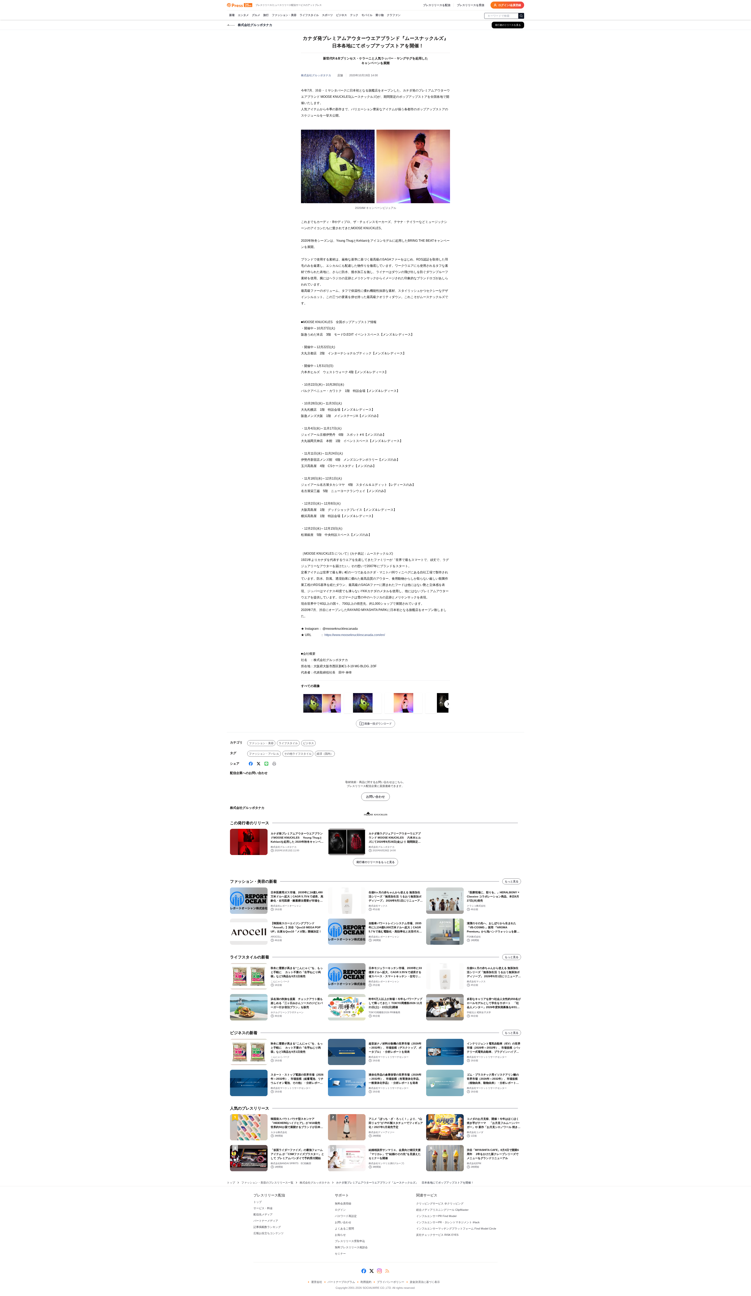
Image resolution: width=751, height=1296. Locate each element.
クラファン (394, 15)
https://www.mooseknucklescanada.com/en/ (354, 635)
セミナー (340, 1253)
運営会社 (316, 1281)
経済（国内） (325, 753)
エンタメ (243, 15)
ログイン (340, 1209)
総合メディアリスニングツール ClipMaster (442, 1209)
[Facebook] (251, 764)
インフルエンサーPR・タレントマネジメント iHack (448, 1222)
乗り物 (380, 15)
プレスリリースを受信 (470, 5)
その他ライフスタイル (298, 753)
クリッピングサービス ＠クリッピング (440, 1203)
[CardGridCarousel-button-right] (448, 704)
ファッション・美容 (284, 15)
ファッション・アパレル (264, 753)
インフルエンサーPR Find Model (436, 1216)
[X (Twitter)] (259, 764)
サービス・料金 (263, 1208)
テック (354, 15)
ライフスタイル (309, 15)
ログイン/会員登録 (509, 5)
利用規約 (365, 1281)
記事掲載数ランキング (267, 1227)
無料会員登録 (343, 1203)
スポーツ (327, 15)
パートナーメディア (265, 1220)
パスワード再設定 (346, 1216)
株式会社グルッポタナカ (316, 75)
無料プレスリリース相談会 (351, 1247)
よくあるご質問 (344, 1228)
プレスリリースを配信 (436, 5)
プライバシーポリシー (390, 1281)
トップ (231, 1182)
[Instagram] (379, 1271)
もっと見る (511, 881)
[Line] (266, 764)
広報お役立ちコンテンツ (268, 1233)
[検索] (521, 16)
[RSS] (387, 1271)
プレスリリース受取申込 (350, 1241)
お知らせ (340, 1234)
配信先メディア (263, 1214)
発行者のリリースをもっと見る (375, 862)
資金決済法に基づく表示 (425, 1281)
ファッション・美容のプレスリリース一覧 (267, 1182)
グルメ (256, 15)
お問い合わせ (375, 796)
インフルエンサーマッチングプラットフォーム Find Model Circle (456, 1228)
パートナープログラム (341, 1281)
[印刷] (274, 764)
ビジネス (341, 15)
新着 (232, 15)
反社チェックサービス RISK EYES (437, 1234)
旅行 (266, 15)
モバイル (366, 15)
